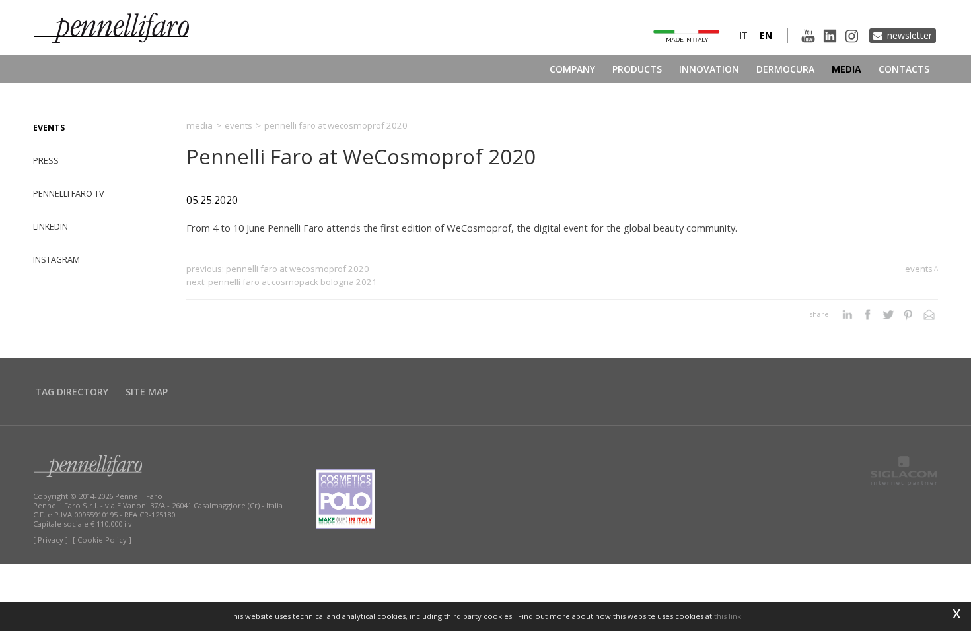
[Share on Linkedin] (847, 314)
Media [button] (846, 69)
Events (49, 127)
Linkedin (50, 226)
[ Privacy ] (50, 540)
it (743, 35)
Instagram (56, 259)
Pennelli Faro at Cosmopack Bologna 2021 (292, 282)
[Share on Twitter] (888, 314)
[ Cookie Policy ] (102, 540)
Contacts (904, 69)
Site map (147, 391)
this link (727, 616)
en (766, 35)
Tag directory (71, 391)
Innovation (709, 69)
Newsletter (909, 35)
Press (46, 160)
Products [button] (637, 69)
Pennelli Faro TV (68, 193)
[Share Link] (929, 314)
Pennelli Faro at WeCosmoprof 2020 (297, 269)
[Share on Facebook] (867, 314)
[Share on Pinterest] (908, 314)
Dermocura (785, 69)
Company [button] (572, 69)
